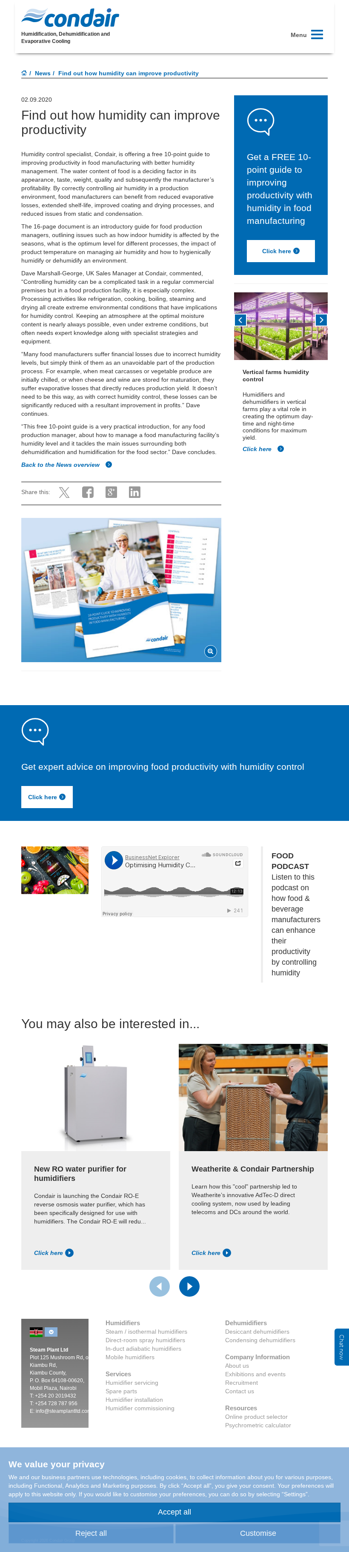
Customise (258, 1533)
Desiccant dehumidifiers (257, 1331)
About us (237, 1365)
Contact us (239, 1391)
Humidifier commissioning (140, 1408)
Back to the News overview (61, 464)
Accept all (174, 1512)
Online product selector (256, 1416)
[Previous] (240, 320)
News (43, 73)
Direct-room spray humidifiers (145, 1340)
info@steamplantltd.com (64, 1411)
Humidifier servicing (132, 1382)
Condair (70, 17)
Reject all (91, 1533)
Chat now (342, 1347)
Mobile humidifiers (130, 1357)
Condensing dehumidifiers (260, 1340)
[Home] (24, 73)
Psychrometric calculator (258, 1425)
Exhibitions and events (255, 1374)
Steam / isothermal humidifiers (146, 1331)
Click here (276, 251)
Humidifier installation (134, 1399)
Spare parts (121, 1391)
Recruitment (241, 1382)
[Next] (321, 320)
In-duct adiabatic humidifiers (143, 1348)
